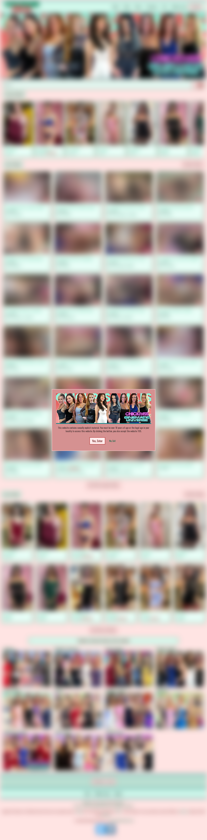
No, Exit (112, 441)
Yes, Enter (97, 441)
